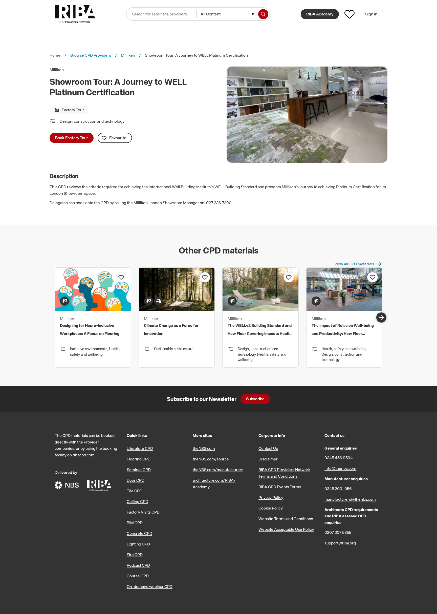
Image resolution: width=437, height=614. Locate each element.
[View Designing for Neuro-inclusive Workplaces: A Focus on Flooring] (93, 309)
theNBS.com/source (211, 458)
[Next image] (381, 317)
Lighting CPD (138, 543)
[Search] (263, 14)
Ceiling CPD (137, 501)
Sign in (371, 13)
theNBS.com (204, 448)
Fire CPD (135, 554)
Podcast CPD (138, 565)
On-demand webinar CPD (149, 586)
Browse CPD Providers (90, 55)
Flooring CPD (138, 458)
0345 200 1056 (338, 488)
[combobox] (227, 14)
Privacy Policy (270, 497)
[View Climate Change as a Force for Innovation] (177, 309)
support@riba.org (340, 542)
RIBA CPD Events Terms (279, 486)
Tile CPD (134, 490)
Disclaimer (268, 458)
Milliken (128, 55)
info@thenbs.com (340, 468)
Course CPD (138, 575)
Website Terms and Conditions (285, 518)
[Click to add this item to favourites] (121, 277)
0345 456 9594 (338, 457)
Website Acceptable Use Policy (286, 529)
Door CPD (135, 480)
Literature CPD (140, 448)
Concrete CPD (139, 533)
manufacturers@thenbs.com (350, 499)
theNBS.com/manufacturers (218, 469)
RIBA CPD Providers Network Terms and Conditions (284, 473)
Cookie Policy (270, 508)
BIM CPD (135, 522)
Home (55, 55)
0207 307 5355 (337, 532)
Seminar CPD (139, 469)
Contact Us (268, 448)
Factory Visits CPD (143, 512)
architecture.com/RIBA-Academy (214, 483)
